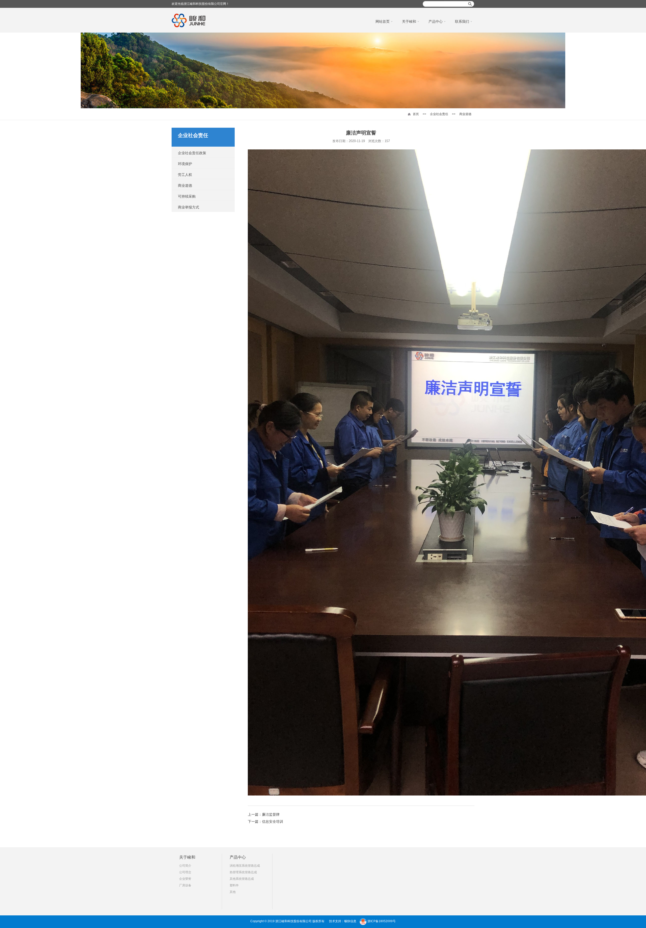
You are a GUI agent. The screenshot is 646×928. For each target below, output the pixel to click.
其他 (233, 892)
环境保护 (185, 164)
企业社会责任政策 (192, 153)
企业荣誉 (185, 879)
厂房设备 (185, 885)
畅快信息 (350, 921)
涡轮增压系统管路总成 (245, 865)
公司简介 (185, 865)
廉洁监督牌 (271, 814)
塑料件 (234, 885)
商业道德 (465, 114)
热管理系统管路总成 (243, 872)
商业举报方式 (188, 207)
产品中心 (238, 857)
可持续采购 (187, 196)
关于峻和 (187, 857)
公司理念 (185, 872)
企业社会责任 (439, 114)
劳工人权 (185, 175)
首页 (416, 114)
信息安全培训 (272, 821)
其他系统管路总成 (242, 879)
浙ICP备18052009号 (381, 921)
